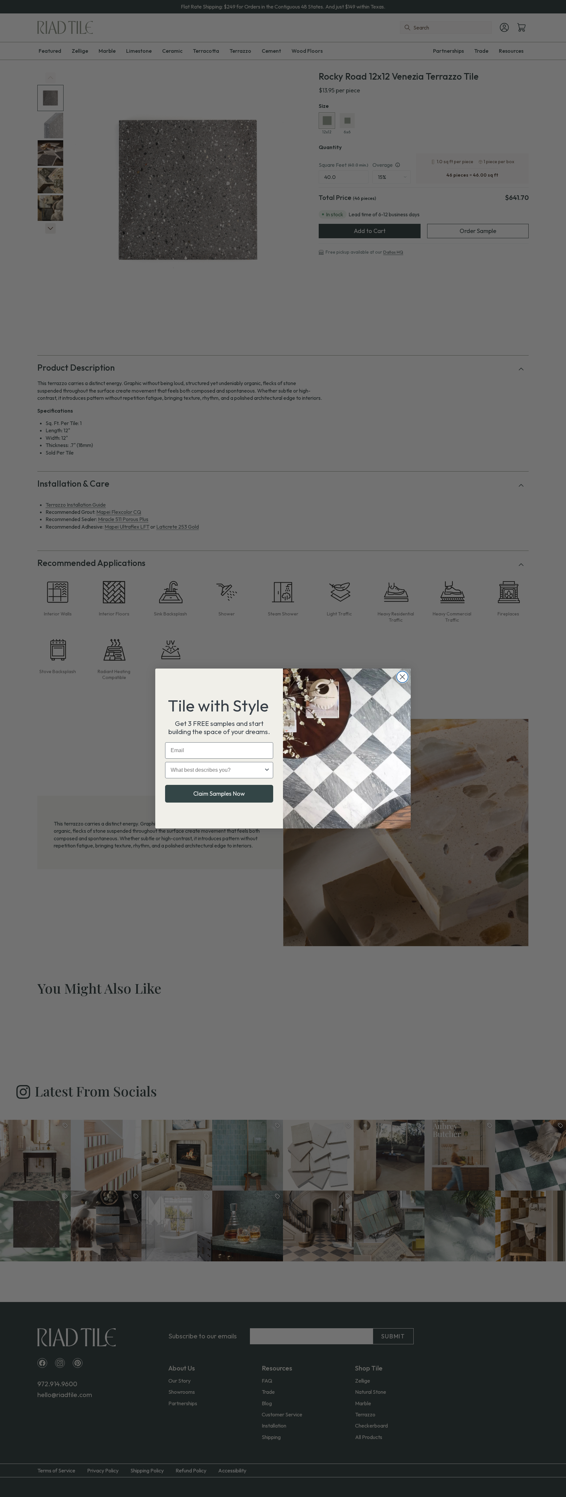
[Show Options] (267, 770)
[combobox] (217, 770)
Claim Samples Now (219, 793)
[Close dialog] (402, 677)
